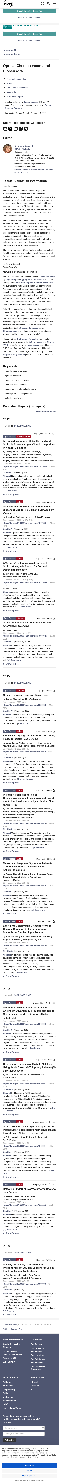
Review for (29, 17)
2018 (28, 425)
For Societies (37, 1362)
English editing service (14, 354)
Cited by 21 (8, 1289)
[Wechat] (26, 129)
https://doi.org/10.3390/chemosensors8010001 (24, 1083)
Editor (9, 83)
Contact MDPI (9, 1358)
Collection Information (17, 87)
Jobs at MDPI (9, 1361)
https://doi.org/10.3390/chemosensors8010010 (24, 945)
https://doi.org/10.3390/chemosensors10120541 (25, 523)
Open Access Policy (12, 1354)
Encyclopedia (9, 1400)
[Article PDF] (49, 434)
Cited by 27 (8, 641)
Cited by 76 (8, 1089)
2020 (16, 425)
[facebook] (21, 129)
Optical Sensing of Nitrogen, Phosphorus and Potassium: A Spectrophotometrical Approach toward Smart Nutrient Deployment (29, 1129)
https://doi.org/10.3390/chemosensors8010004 (24, 1023)
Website (26, 148)
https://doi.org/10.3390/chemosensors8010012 (24, 885)
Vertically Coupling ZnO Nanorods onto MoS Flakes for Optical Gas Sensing (29, 737)
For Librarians (37, 1355)
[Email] (5, 129)
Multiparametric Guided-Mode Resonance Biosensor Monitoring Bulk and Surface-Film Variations (28, 509)
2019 (22, 425)
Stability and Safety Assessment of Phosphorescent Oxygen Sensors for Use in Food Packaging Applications (28, 1267)
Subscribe (9, 1440)
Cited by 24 (8, 951)
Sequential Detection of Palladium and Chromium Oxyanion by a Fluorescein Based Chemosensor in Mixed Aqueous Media (28, 1010)
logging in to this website (32, 279)
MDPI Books (9, 1385)
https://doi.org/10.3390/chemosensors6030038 (24, 1283)
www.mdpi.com (48, 276)
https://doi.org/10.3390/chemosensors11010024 (25, 466)
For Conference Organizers (38, 1368)
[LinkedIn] (16, 129)
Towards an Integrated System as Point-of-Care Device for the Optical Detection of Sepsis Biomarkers (27, 866)
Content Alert (17, 1329)
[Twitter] (10, 129)
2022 (16, 682)
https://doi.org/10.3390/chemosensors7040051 (24, 1146)
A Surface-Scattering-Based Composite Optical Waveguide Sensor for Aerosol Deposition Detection (25, 566)
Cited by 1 (7, 472)
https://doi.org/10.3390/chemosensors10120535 (25, 582)
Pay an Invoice (10, 1350)
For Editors (36, 1351)
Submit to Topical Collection (29, 10)
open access (33, 345)
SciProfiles (8, 1396)
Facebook (35, 1385)
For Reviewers (37, 1347)
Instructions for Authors (28, 327)
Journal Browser (13, 54)
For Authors (36, 1344)
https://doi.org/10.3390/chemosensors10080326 (25, 635)
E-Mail (17, 148)
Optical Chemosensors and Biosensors (25, 695)
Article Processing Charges (11, 1346)
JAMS (5, 1404)
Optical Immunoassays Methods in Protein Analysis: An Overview (27, 624)
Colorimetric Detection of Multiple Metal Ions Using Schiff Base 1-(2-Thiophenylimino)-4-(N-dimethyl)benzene (29, 1067)
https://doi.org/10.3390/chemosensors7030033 (24, 1205)
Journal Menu (11, 50)
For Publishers (38, 1358)
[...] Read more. (10, 490)
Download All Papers (46, 411)
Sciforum (7, 1382)
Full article (23, 723)
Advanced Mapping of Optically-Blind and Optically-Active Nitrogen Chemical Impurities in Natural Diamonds (29, 444)
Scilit (5, 1393)
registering (11, 279)
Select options (11, 1428)
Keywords (11, 92)
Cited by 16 (8, 757)
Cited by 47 (8, 1151)
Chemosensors (10, 1324)
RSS (5, 1329)
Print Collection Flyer (17, 78)
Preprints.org (9, 1389)
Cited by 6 (7, 1029)
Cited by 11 (8, 710)
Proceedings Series (12, 1407)
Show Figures (11, 494)
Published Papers (15, 96)
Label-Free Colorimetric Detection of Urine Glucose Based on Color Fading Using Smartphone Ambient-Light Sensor (27, 929)
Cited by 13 (8, 891)
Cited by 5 (7, 829)
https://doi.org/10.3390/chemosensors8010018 (24, 823)
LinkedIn (35, 1382)
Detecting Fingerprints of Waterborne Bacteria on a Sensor (29, 1191)
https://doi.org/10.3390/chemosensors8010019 (24, 751)
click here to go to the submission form (34, 282)
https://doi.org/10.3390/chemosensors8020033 (24, 704)
